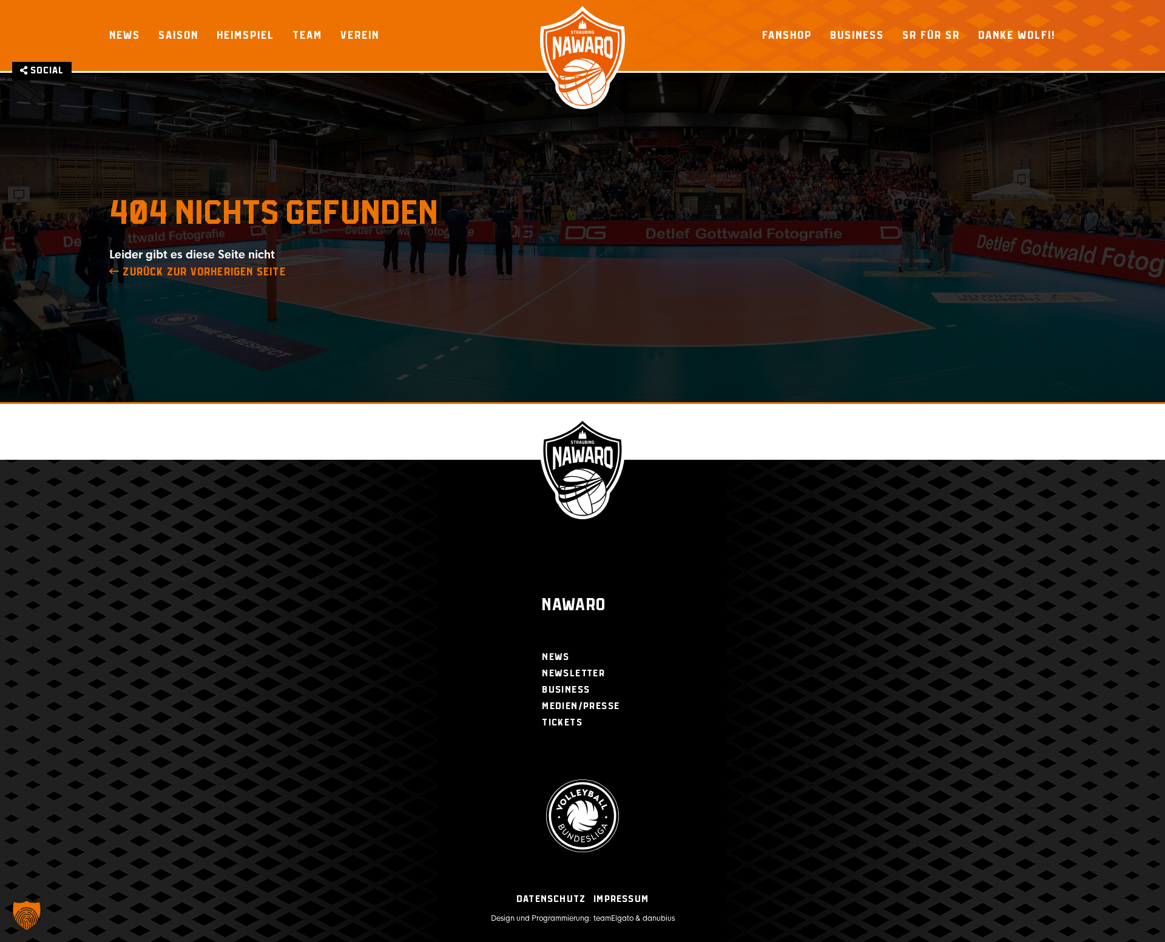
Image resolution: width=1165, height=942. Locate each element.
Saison (178, 35)
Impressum (621, 899)
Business (857, 35)
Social (46, 70)
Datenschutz (551, 899)
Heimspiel (245, 35)
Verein (359, 35)
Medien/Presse (581, 706)
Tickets (562, 722)
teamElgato (613, 918)
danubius (659, 918)
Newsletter (573, 673)
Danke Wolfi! (1017, 35)
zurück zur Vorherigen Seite (203, 272)
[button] (26, 915)
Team (307, 35)
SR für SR (931, 35)
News (124, 35)
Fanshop (787, 35)
